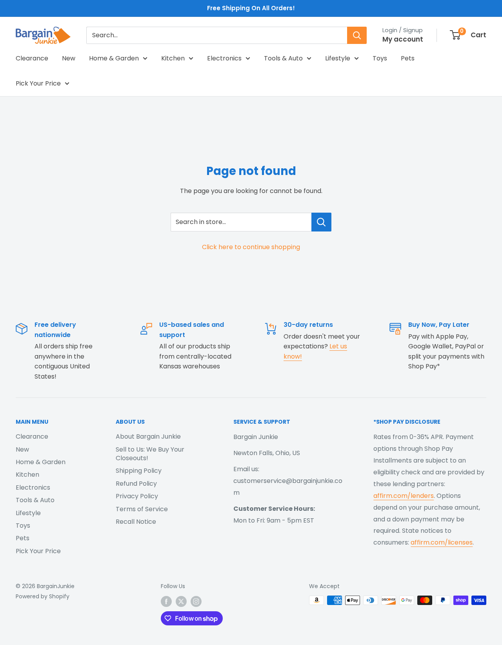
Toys (380, 58)
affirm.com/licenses (442, 542)
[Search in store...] (321, 222)
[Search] (357, 35)
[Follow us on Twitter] (181, 601)
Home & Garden (114, 58)
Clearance (32, 58)
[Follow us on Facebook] (166, 601)
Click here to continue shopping (251, 246)
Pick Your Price (38, 83)
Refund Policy (136, 483)
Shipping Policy (139, 470)
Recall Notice (136, 521)
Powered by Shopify (42, 596)
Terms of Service (142, 509)
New (68, 58)
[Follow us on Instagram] (196, 601)
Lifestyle (337, 58)
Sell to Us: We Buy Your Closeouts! (150, 454)
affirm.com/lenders (403, 495)
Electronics (224, 58)
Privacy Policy (137, 496)
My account (402, 39)
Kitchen (173, 58)
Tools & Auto (283, 58)
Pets (408, 58)
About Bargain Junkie (148, 436)
